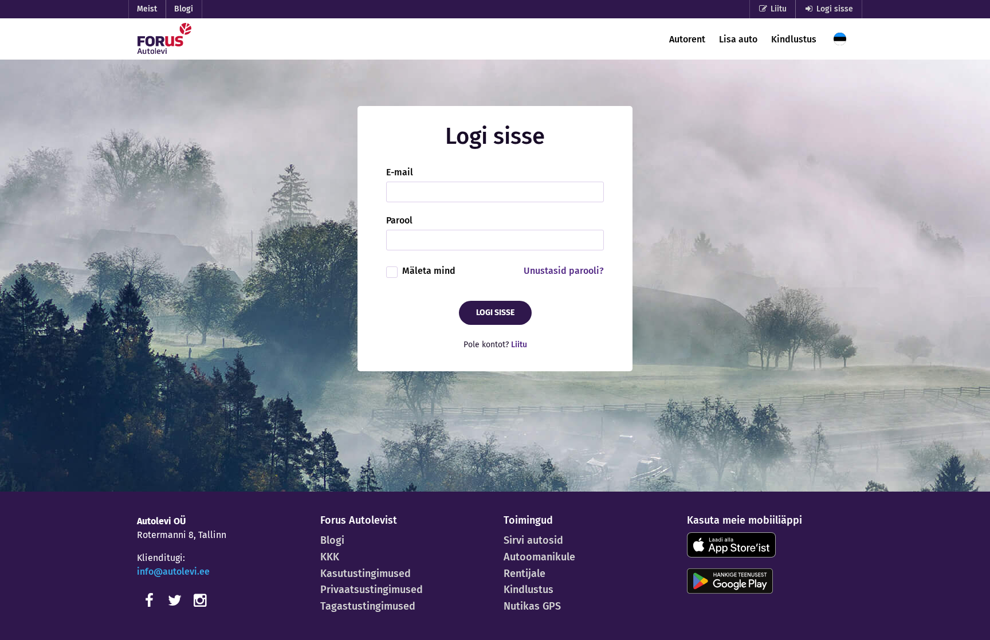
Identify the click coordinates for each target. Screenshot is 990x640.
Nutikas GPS (532, 606)
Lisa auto (738, 39)
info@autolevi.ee (173, 571)
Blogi (183, 9)
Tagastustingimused (367, 606)
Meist (147, 9)
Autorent (687, 39)
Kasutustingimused (365, 573)
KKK (329, 557)
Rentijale (524, 573)
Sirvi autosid (533, 540)
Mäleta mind (428, 270)
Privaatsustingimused (371, 589)
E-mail (399, 172)
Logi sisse (833, 9)
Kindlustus (793, 39)
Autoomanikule (539, 557)
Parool (399, 220)
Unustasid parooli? (564, 270)
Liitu (777, 9)
